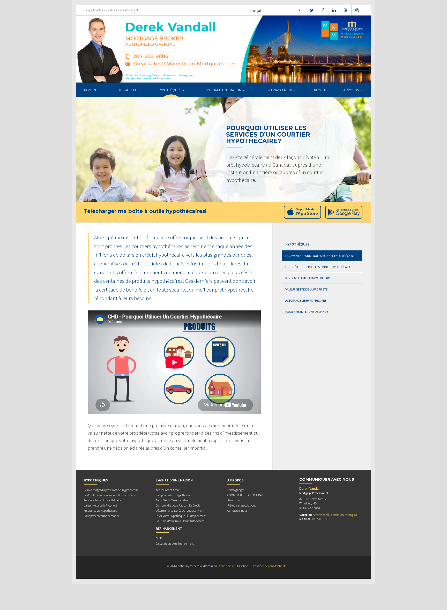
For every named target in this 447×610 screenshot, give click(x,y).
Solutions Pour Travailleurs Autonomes (180, 521)
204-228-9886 (319, 519)
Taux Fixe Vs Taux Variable (172, 500)
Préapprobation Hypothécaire (174, 495)
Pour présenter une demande (306, 312)
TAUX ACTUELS (127, 90)
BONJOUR (91, 90)
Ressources (233, 500)
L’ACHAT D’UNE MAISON (224, 90)
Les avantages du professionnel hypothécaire (319, 256)
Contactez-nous (237, 510)
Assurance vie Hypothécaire (305, 300)
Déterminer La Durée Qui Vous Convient (180, 510)
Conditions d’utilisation (233, 566)
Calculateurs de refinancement (175, 543)
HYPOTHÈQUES (170, 90)
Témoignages (235, 490)
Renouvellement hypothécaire (308, 278)
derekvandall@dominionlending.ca (335, 515)
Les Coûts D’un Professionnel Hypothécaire (318, 267)
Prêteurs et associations (241, 505)
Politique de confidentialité (269, 566)
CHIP (159, 538)
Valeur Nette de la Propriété (306, 289)
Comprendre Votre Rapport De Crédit (178, 505)
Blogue (320, 90)
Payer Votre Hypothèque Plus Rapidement (181, 516)
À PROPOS (351, 90)
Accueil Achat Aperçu (168, 490)
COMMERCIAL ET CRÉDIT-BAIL (245, 495)
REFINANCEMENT (280, 90)
